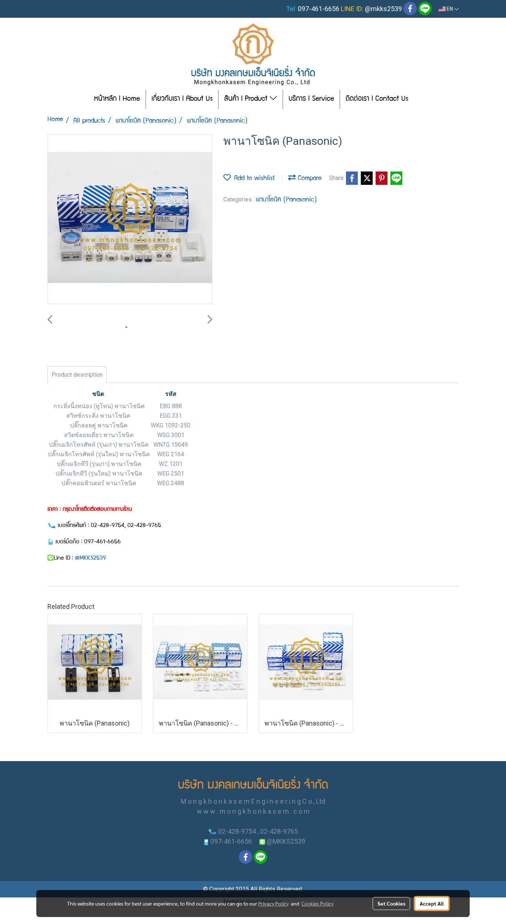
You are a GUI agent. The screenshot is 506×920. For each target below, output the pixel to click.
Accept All (432, 903)
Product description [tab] (77, 374)
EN (450, 9)
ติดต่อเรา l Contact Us (377, 99)
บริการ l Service (311, 99)
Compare (309, 178)
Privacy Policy (273, 903)
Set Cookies (391, 903)
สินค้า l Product (247, 99)
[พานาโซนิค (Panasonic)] (130, 219)
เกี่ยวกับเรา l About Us (182, 99)
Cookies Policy (317, 903)
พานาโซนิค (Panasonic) (286, 200)
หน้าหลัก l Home (117, 99)
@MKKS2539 (90, 558)
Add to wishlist (252, 178)
